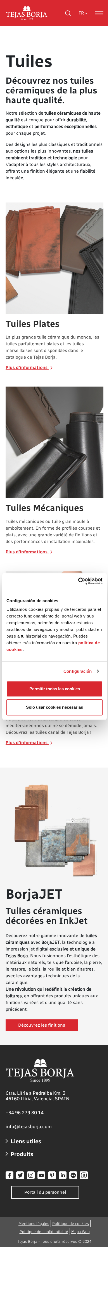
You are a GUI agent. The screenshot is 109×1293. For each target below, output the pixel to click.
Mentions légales (33, 1223)
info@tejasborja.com (29, 1126)
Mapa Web (80, 1231)
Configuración (77, 671)
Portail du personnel (45, 1192)
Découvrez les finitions (41, 1025)
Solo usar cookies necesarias (54, 707)
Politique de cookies (70, 1223)
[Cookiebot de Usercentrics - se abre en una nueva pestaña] (78, 581)
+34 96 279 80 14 (25, 1112)
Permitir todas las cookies (54, 688)
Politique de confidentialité (44, 1231)
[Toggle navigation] (99, 13)
